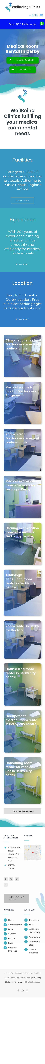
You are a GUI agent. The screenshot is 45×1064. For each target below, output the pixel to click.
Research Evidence (12, 949)
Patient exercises (33, 951)
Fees (10, 929)
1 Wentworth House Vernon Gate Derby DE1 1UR (14, 854)
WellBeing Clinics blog (34, 931)
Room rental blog (35, 943)
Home (11, 920)
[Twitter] (17, 879)
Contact (12, 934)
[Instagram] (11, 879)
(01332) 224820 (11, 867)
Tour (31, 925)
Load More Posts (22, 811)
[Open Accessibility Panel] (42, 23)
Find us (11, 938)
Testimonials (35, 920)
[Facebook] (6, 879)
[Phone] (6, 885)
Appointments (14, 925)
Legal (20, 982)
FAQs (10, 943)
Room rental (35, 937)
